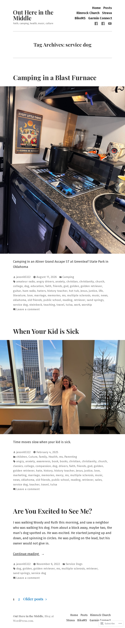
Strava (107, 13)
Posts (107, 8)
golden (74, 286)
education (37, 286)
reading (67, 300)
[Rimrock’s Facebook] (103, 23)
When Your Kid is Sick (46, 331)
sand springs (95, 300)
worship (87, 304)
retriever (79, 300)
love (30, 295)
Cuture (32, 456)
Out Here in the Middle (33, 15)
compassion (43, 466)
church (99, 281)
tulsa (69, 304)
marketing (20, 475)
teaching (49, 304)
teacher (34, 484)
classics (18, 466)
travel (60, 304)
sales (98, 480)
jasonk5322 (23, 277)
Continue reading (26, 554)
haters (41, 291)
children (21, 456)
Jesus (83, 291)
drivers (63, 466)
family (43, 456)
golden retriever (91, 286)
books (64, 461)
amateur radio (25, 281)
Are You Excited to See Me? (52, 510)
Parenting (70, 456)
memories (54, 295)
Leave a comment (28, 309)
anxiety (60, 281)
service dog (20, 304)
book (55, 461)
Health (53, 456)
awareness (43, 461)
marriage (40, 295)
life (101, 291)
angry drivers (45, 281)
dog (26, 286)
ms (64, 295)
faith (48, 286)
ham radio (29, 291)
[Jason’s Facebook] (97, 23)
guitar (17, 291)
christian (72, 281)
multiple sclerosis (78, 295)
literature (19, 295)
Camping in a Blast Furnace (54, 77)
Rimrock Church (87, 13)
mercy (59, 475)
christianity (86, 281)
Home (96, 8)
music (95, 295)
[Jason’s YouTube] (109, 23)
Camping (68, 277)
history (48, 470)
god (65, 286)
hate (39, 470)
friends (57, 286)
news (104, 295)
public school (52, 300)
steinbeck (35, 304)
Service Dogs (74, 564)
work (77, 304)
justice (93, 291)
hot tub (74, 291)
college (18, 286)
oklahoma (19, 300)
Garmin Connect (100, 18)
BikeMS (80, 18)
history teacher (57, 291)
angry (20, 461)
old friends (35, 300)
